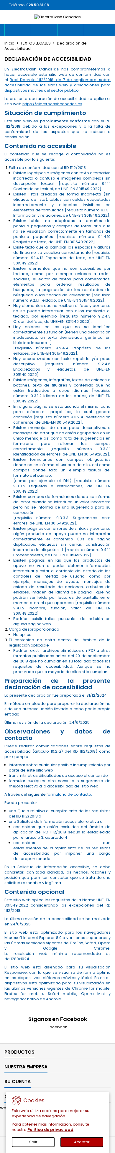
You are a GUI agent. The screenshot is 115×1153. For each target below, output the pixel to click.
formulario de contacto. (69, 794)
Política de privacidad (50, 1129)
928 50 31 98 (37, 4)
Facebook (57, 1027)
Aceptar (82, 1142)
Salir (33, 1142)
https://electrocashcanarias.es (52, 104)
